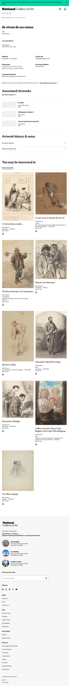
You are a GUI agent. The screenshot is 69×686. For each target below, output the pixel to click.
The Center (5, 652)
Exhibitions (5, 626)
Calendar (4, 616)
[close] (66, 2)
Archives (4, 662)
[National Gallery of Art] (34, 524)
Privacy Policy (5, 682)
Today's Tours (6, 620)
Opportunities (6, 638)
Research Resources (9, 149)
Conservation (6, 656)
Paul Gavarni (5, 45)
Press (3, 602)
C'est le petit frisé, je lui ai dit (28, 121)
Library (4, 659)
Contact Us (5, 605)
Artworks (9, 17)
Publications (5, 669)
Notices (4, 680)
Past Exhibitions (7, 666)
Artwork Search (6, 649)
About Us (5, 598)
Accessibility (6, 623)
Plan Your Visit (6, 613)
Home (3, 17)
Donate (4, 634)
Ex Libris (21, 103)
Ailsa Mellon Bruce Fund (43, 58)
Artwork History (8, 143)
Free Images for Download (9, 646)
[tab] (7, 168)
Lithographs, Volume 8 (26, 112)
